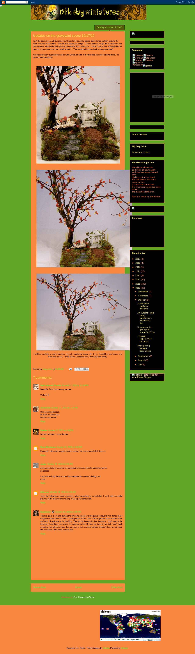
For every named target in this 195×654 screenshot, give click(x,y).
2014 (138, 271)
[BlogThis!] (78, 369)
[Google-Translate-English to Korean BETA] (138, 60)
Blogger (124, 648)
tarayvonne (45, 512)
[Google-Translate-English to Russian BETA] (148, 60)
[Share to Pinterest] (87, 369)
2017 (138, 259)
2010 (138, 288)
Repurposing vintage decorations (144, 348)
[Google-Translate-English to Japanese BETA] (149, 58)
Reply (42, 399)
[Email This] (75, 369)
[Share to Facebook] (84, 369)
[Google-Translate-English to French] (143, 55)
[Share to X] (81, 369)
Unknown (44, 492)
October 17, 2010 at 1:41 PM (60, 430)
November (143, 295)
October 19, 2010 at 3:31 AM (63, 492)
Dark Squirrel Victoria (50, 385)
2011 (138, 284)
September (143, 356)
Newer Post (39, 587)
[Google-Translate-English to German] (138, 58)
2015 (138, 267)
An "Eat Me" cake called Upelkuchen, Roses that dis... (145, 318)
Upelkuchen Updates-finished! (143, 306)
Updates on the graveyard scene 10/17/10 (146, 329)
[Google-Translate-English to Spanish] (138, 62)
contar (43, 464)
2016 (138, 263)
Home (78, 587)
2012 (138, 279)
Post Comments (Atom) (83, 597)
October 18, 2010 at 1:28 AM (69, 447)
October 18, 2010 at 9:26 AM (60, 464)
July (140, 364)
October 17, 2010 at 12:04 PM (75, 385)
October (142, 300)
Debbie (43, 430)
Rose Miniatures (48, 447)
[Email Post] (70, 369)
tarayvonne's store (141, 152)
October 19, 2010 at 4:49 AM (68, 512)
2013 (138, 275)
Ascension (45, 408)
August (141, 360)
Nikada (106, 648)
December (143, 291)
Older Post (116, 587)
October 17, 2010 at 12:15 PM (64, 408)
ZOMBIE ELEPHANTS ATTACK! (144, 339)
